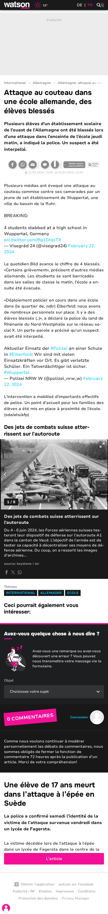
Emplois (45, 891)
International (15, 83)
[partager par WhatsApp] (19, 572)
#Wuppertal (17, 372)
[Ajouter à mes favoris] (55, 165)
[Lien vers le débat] (45, 165)
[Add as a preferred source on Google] (74, 165)
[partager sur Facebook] (6, 572)
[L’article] (54, 822)
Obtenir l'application (38, 884)
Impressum (65, 891)
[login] (6, 908)
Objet (9, 680)
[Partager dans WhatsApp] (23, 165)
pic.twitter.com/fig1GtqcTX (32, 240)
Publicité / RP (24, 891)
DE (79, 5)
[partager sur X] (13, 572)
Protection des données (38, 898)
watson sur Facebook (76, 884)
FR (90, 5)
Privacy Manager (75, 898)
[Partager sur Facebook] (13, 165)
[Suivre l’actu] (93, 165)
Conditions (86, 891)
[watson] (17, 5)
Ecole (73, 593)
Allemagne (42, 83)
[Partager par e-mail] (33, 165)
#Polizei (59, 348)
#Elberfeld (20, 354)
